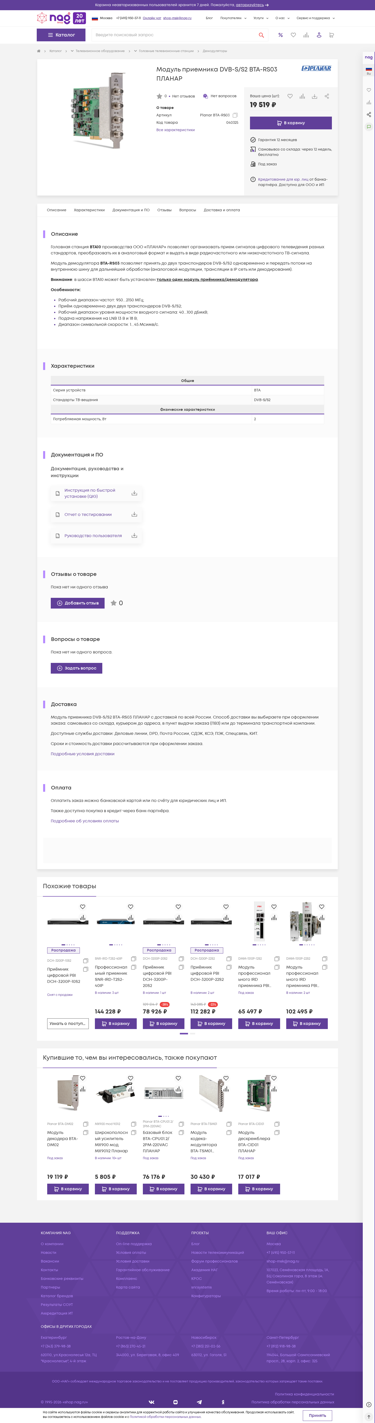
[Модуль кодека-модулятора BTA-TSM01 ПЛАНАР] (211, 1093)
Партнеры (50, 1287)
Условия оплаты (131, 1252)
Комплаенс (126, 1278)
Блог (209, 18)
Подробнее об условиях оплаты (85, 821)
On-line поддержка (134, 1244)
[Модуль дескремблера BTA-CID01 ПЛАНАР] (259, 1093)
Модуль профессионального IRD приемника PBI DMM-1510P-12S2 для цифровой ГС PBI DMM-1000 (254, 976)
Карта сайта (128, 1287)
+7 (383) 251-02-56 (205, 1346)
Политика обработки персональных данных (293, 1402)
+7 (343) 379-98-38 (56, 1346)
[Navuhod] (175, 1402)
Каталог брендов (57, 1296)
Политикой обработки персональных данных (165, 1417)
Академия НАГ (204, 1270)
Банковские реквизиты (62, 1278)
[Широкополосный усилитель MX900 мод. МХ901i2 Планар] (115, 1093)
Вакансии (50, 1261)
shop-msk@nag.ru (177, 18)
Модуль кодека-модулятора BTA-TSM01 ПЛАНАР (204, 1142)
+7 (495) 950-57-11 (128, 18)
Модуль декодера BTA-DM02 (62, 1139)
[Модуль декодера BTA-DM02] (68, 1093)
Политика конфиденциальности (304, 1394)
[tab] (56, 210)
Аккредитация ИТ (57, 1313)
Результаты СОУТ (57, 1304)
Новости (48, 1252)
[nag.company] (151, 1402)
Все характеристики (175, 130)
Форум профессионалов (214, 1261)
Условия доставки (132, 1261)
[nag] (223, 1402)
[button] (187, 5)
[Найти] (261, 35)
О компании (52, 1244)
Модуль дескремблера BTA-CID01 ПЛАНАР (254, 1142)
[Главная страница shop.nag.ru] (61, 18)
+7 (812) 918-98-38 (281, 1346)
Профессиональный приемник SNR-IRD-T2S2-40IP (111, 976)
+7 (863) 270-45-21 (130, 1346)
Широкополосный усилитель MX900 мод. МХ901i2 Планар (111, 1142)
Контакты (49, 1270)
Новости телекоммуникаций (217, 1252)
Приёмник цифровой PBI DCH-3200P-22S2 (207, 973)
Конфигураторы (206, 1296)
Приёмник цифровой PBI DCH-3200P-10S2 (63, 975)
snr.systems (201, 1287)
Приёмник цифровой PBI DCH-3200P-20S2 (157, 976)
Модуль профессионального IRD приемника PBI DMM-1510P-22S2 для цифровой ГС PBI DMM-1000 (302, 976)
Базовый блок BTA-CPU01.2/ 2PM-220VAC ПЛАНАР (157, 1142)
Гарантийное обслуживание (143, 1270)
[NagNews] (199, 1402)
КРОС (196, 1278)
